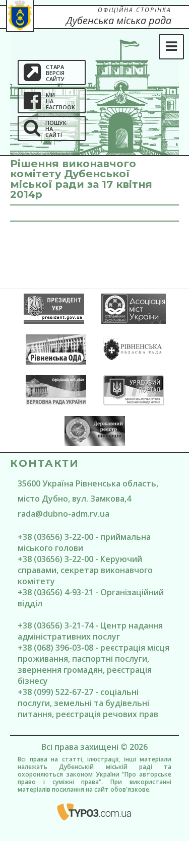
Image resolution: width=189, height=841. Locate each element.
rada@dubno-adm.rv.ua (63, 513)
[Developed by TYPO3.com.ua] (94, 812)
